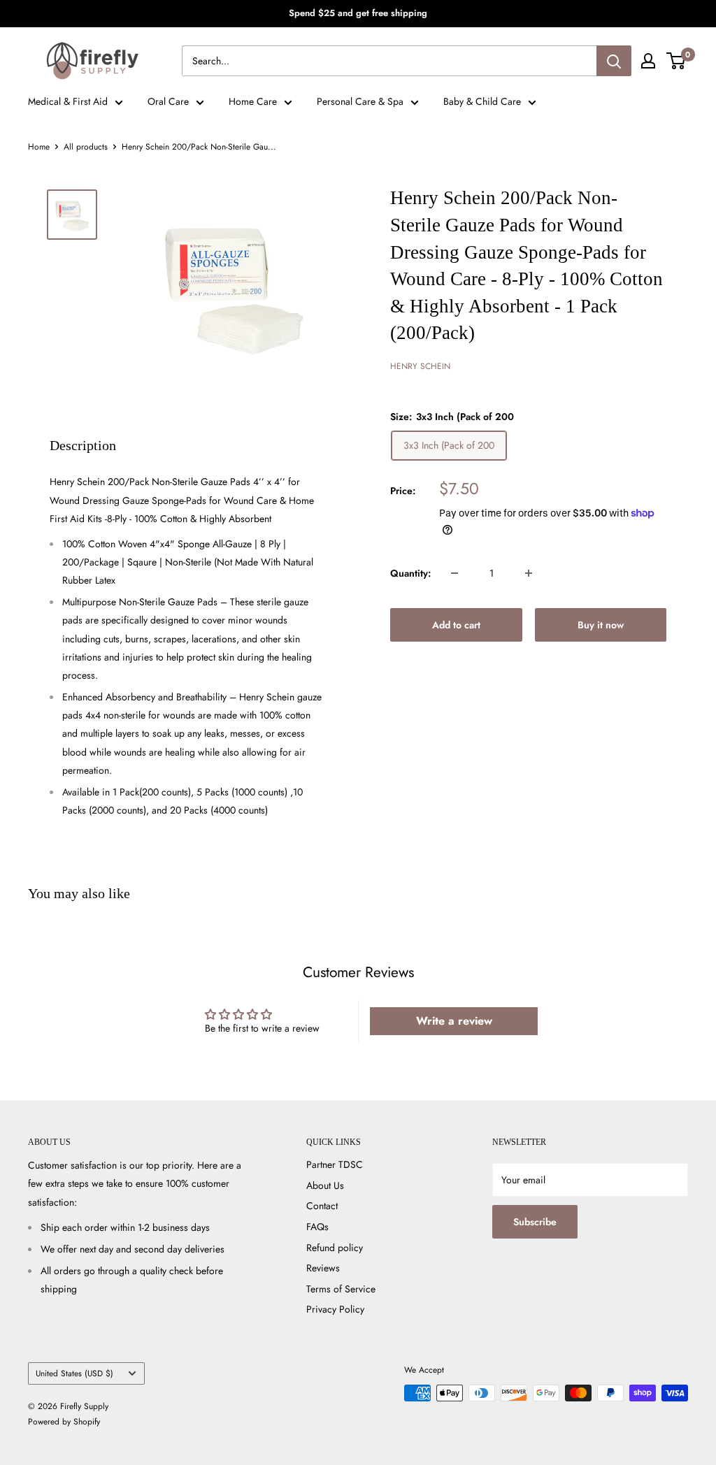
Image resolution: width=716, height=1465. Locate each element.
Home (39, 146)
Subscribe (535, 1222)
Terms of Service (340, 1289)
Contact (322, 1206)
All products (86, 146)
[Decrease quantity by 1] (454, 573)
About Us (325, 1185)
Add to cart (456, 625)
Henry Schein (420, 366)
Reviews (323, 1268)
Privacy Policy (335, 1309)
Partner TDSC (334, 1164)
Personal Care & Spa (360, 101)
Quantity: (410, 573)
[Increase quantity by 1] (528, 573)
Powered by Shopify (64, 1421)
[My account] (648, 60)
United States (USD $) (74, 1373)
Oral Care (168, 101)
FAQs (317, 1227)
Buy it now (601, 625)
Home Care (253, 101)
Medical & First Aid (68, 101)
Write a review (454, 1021)
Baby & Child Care (482, 101)
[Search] (613, 60)
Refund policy (334, 1248)
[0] (676, 60)
